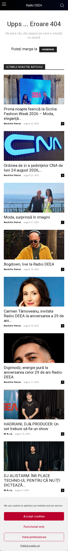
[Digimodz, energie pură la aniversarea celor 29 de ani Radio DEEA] (34, 348)
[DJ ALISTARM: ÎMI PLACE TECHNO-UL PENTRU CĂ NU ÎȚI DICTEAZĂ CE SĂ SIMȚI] (34, 456)
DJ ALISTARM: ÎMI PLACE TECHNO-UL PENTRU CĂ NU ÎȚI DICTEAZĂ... (32, 480)
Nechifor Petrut (12, 123)
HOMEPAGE (48, 49)
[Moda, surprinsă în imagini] (34, 198)
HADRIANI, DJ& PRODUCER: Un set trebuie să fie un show (31, 426)
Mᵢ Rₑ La (8, 433)
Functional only (34, 526)
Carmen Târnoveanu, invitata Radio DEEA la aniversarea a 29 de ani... (34, 316)
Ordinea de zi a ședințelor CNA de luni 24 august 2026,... (33, 167)
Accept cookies (34, 516)
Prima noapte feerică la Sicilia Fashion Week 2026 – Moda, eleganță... (30, 114)
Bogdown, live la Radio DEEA (29, 264)
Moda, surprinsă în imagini (27, 217)
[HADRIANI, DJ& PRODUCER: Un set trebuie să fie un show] (34, 404)
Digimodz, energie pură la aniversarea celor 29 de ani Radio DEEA (33, 372)
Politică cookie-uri (30, 545)
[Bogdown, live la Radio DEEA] (34, 245)
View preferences (34, 537)
